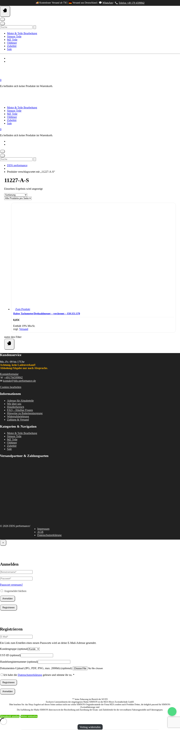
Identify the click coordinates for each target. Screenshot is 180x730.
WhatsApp (107, 2)
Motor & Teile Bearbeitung (22, 33)
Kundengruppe (14, 648)
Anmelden (7, 598)
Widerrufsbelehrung (18, 416)
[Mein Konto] (2, 19)
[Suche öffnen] (2, 23)
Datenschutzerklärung (49, 535)
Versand (23, 329)
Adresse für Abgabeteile (20, 400)
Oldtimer (12, 42)
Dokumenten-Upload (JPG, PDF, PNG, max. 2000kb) (36, 668)
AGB (40, 531)
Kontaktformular (9, 374)
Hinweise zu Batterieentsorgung (25, 413)
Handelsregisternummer (19, 661)
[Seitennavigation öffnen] (5, 11)
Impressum (43, 528)
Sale (9, 49)
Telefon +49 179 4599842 (131, 3)
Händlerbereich (15, 406)
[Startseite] (35, 76)
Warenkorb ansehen (10, 716)
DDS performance (17, 165)
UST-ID (10, 655)
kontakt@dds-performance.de (19, 380)
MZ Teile (12, 39)
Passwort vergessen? (11, 584)
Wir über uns (14, 403)
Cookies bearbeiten (10, 387)
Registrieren (8, 607)
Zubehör (12, 45)
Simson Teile (14, 36)
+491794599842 (13, 377)
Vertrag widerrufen (90, 727)
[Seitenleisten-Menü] (9, 344)
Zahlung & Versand (18, 419)
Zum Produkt (22, 309)
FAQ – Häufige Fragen (20, 410)
